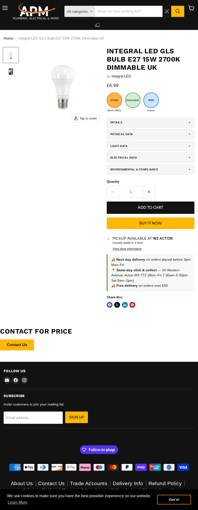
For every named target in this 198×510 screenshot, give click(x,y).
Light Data (119, 146)
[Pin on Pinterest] (132, 305)
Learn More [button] (17, 502)
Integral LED (121, 76)
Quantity (113, 181)
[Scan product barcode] (167, 11)
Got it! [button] (174, 500)
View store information (127, 249)
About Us (22, 483)
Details (116, 122)
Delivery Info (128, 483)
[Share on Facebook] (110, 305)
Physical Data (121, 134)
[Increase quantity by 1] (149, 192)
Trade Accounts (88, 483)
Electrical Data (123, 157)
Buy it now (150, 223)
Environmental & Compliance (134, 169)
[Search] (177, 11)
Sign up (76, 417)
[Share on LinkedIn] (125, 305)
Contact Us (17, 345)
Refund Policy (165, 483)
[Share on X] (117, 305)
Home (8, 38)
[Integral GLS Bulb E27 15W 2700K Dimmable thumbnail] (11, 55)
